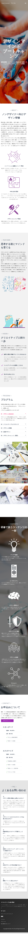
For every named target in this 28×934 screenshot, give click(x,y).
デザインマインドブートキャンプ (7, 913)
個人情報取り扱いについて (5, 923)
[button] (14, 413)
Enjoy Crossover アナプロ (8, 3)
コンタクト (3, 919)
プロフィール (3, 921)
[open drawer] (25, 3)
